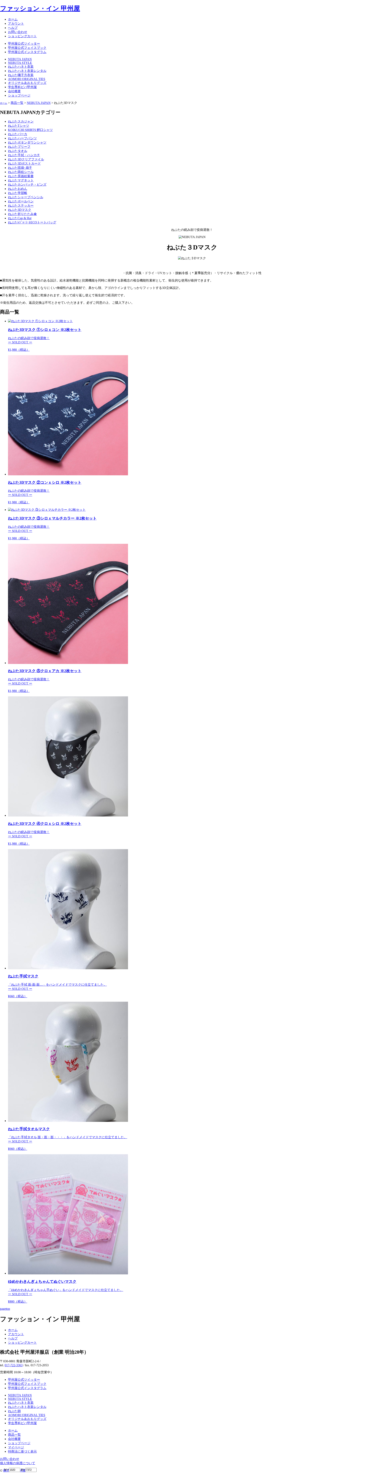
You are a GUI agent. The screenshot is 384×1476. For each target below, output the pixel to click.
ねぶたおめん (17, 188)
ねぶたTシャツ (18, 125)
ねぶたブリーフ (19, 146)
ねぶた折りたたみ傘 (22, 214)
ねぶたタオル (17, 151)
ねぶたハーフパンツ (22, 138)
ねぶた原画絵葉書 (21, 176)
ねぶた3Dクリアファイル (26, 159)
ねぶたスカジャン (21, 121)
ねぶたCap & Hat (19, 218)
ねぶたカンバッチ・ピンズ (27, 184)
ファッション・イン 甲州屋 (40, 8)
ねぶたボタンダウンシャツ (27, 142)
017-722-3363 (14, 1365)
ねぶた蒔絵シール (21, 172)
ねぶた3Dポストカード (24, 163)
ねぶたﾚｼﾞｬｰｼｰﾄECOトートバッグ (32, 222)
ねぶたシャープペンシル (25, 197)
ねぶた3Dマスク (19, 209)
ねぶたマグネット (21, 180)
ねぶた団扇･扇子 (20, 167)
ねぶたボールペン (21, 201)
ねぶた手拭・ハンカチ (24, 155)
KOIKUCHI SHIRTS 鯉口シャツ (30, 130)
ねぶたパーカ (17, 134)
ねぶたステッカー (21, 205)
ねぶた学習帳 (17, 193)
